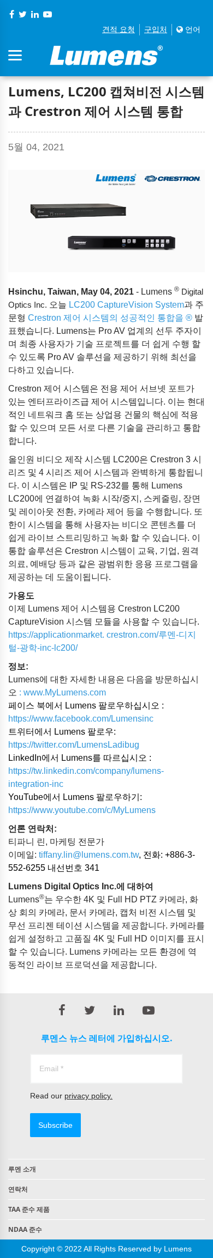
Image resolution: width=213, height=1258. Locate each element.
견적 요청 (118, 29)
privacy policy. (88, 1095)
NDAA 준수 (25, 1229)
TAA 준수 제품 (29, 1209)
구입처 (155, 29)
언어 (191, 29)
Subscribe (55, 1125)
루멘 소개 (22, 1169)
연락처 (18, 1189)
